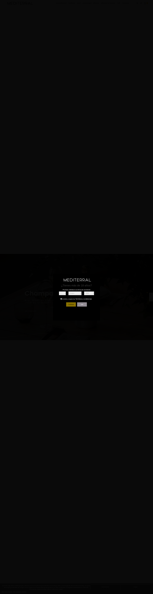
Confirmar (71, 304)
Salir (82, 304)
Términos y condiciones (83, 299)
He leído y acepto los (68, 299)
